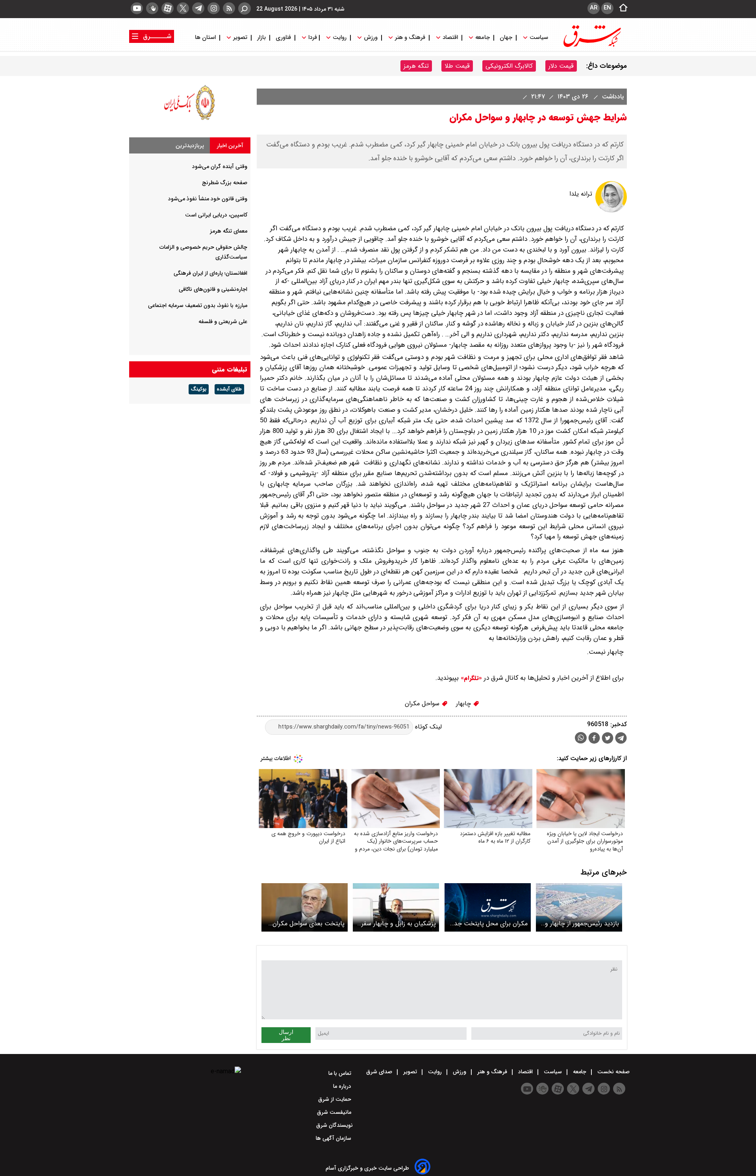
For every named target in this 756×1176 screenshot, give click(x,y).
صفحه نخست (613, 1071)
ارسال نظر (286, 1035)
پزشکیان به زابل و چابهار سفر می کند (398, 923)
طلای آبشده (229, 389)
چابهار (464, 703)
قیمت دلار (561, 66)
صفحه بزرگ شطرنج (224, 182)
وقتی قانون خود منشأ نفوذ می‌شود (207, 198)
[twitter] (183, 8)
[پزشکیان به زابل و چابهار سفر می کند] (396, 907)
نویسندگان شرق (334, 1125)
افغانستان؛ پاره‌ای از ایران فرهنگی (210, 273)
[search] (244, 8)
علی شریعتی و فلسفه (222, 321)
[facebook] (594, 739)
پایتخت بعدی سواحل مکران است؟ (308, 923)
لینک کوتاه (427, 727)
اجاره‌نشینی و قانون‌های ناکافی (213, 289)
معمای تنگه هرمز (228, 231)
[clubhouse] (152, 8)
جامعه (482, 37)
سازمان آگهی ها (334, 1138)
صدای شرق (380, 1071)
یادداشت (612, 97)
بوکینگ (198, 389)
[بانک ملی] (190, 120)
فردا (312, 37)
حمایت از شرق (335, 1099)
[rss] (229, 8)
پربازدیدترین (190, 145)
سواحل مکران (423, 703)
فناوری (283, 37)
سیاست (539, 37)
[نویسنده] (611, 211)
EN (607, 8)
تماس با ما (340, 1073)
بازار (261, 37)
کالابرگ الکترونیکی (509, 66)
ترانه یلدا (580, 194)
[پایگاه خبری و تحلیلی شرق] (591, 46)
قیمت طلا (457, 66)
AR (593, 8)
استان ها (206, 37)
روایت (339, 37)
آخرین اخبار (230, 145)
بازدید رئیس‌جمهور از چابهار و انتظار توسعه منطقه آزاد (582, 923)
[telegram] (198, 8)
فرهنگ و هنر (410, 37)
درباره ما (343, 1086)
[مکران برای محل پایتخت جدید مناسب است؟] (488, 907)
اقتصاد (450, 37)
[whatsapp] (581, 737)
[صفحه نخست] (621, 8)
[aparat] (167, 8)
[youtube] (137, 8)
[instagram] (214, 8)
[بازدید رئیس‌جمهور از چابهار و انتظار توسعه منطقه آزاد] (579, 907)
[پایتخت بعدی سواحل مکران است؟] (304, 907)
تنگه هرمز (416, 66)
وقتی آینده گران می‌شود (219, 166)
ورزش (370, 37)
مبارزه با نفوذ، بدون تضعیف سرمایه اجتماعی (197, 305)
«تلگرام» (470, 678)
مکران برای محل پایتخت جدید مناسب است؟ (488, 923)
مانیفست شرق (335, 1112)
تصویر (240, 37)
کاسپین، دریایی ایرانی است (216, 215)
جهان (506, 37)
